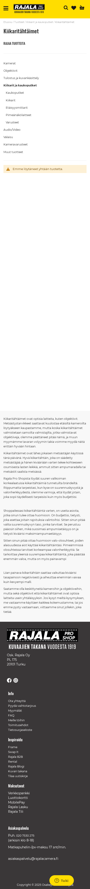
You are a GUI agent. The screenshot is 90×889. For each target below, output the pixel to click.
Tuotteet (19, 22)
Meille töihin (16, 720)
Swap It (13, 752)
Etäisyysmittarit (17, 107)
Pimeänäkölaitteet (18, 115)
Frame (12, 747)
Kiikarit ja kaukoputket (39, 22)
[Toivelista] (73, 8)
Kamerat (9, 63)
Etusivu (7, 22)
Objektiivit (10, 70)
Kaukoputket (15, 92)
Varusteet (12, 122)
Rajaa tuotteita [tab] (14, 43)
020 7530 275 (25, 835)
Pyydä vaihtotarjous (22, 705)
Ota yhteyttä (17, 701)
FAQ (11, 715)
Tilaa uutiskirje (18, 776)
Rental (12, 761)
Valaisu (8, 137)
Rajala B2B (15, 756)
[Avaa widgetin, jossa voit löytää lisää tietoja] (61, 881)
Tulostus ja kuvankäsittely (21, 78)
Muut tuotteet (13, 152)
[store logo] (31, 9)
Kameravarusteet (15, 144)
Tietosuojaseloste (20, 730)
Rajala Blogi (16, 766)
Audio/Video (12, 129)
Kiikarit (10, 100)
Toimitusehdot (18, 725)
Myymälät (15, 710)
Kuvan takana (17, 771)
